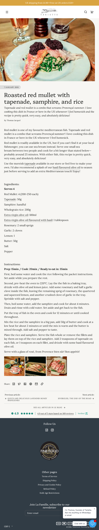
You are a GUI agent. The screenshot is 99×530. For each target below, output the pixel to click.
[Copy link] (42, 384)
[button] (85, 12)
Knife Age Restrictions (49, 493)
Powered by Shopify (88, 527)
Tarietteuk (76, 527)
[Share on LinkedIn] (25, 384)
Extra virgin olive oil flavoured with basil (28, 220)
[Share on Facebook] (13, 384)
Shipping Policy (49, 480)
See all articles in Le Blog (48, 407)
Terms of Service (49, 476)
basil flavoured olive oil (66, 167)
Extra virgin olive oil (16, 214)
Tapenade (10, 199)
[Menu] (7, 12)
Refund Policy (49, 489)
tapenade (30, 163)
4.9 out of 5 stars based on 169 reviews (55, 413)
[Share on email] (36, 384)
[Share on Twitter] (19, 384)
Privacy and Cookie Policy (49, 484)
